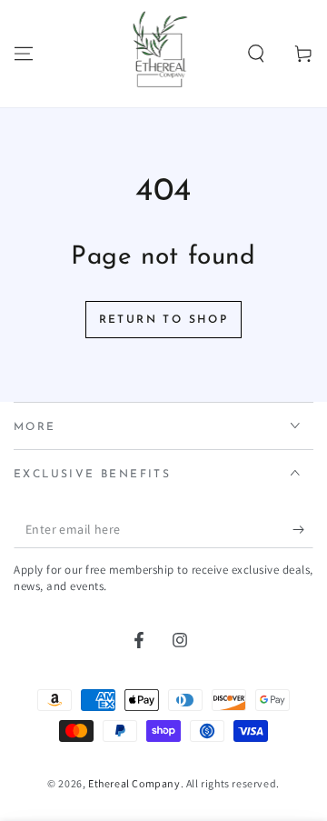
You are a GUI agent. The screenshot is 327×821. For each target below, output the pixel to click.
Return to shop (164, 320)
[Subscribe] (302, 530)
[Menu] (23, 53)
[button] (256, 53)
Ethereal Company (134, 783)
